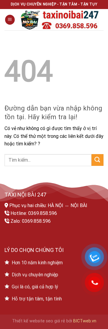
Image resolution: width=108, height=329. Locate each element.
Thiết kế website (28, 321)
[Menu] (10, 20)
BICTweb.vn (84, 321)
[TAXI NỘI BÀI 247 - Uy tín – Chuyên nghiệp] (59, 19)
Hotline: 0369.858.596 (33, 213)
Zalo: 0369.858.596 (30, 221)
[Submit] (98, 160)
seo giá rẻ (55, 321)
